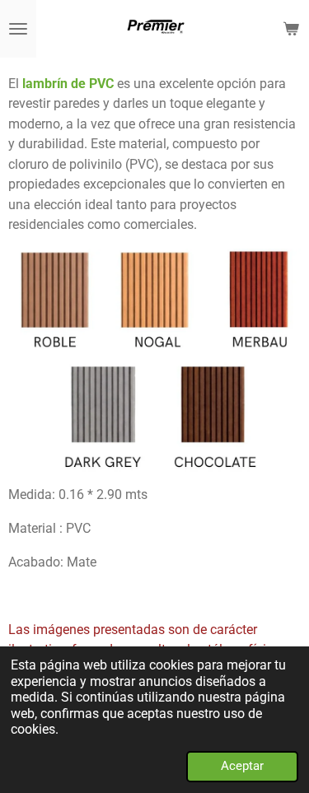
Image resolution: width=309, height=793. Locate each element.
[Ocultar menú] (18, 29)
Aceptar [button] (242, 765)
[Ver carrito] (291, 29)
